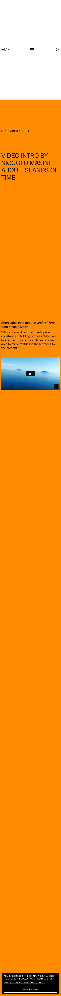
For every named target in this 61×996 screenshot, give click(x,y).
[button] (32, 50)
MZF (5, 50)
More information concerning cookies (24, 983)
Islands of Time (44, 322)
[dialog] (31, 983)
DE (57, 50)
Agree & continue (30, 989)
